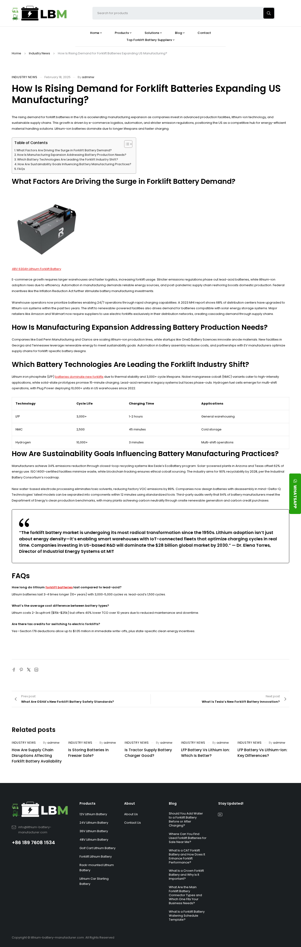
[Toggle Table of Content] (126, 144)
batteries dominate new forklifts (79, 376)
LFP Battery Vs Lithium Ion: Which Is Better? (205, 752)
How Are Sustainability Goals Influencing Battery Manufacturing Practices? (74, 164)
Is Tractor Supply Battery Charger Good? (148, 752)
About (129, 803)
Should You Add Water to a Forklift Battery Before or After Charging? (186, 819)
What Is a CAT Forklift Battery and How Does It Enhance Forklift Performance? (187, 856)
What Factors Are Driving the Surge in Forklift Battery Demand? (64, 150)
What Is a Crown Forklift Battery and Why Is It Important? (186, 874)
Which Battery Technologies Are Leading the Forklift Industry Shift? (67, 159)
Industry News (39, 53)
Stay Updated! (230, 803)
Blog (173, 803)
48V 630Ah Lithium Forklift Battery (36, 269)
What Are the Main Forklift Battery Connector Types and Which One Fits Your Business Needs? (185, 895)
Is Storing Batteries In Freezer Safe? (88, 752)
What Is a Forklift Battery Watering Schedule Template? (187, 915)
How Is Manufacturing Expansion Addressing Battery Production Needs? (71, 155)
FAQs (21, 169)
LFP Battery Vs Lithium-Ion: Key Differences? (262, 752)
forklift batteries (59, 587)
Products (87, 803)
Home (16, 53)
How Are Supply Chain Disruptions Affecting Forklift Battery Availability (37, 755)
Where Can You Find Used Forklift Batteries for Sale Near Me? (187, 838)
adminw (88, 77)
